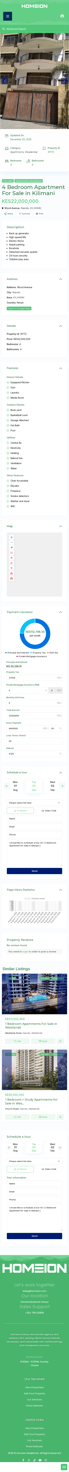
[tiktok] (34, 1460)
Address (12, 279)
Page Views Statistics (21, 889)
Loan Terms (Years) (16, 735)
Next (62, 786)
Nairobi (25, 208)
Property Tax (12, 672)
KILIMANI (35, 208)
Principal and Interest (16, 662)
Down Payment (13, 723)
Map (10, 526)
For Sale (8, 181)
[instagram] (46, 1460)
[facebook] (23, 1460)
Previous (7, 786)
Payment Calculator (20, 612)
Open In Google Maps (19, 308)
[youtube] (40, 1460)
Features (12, 368)
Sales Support (34, 1307)
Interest (10, 748)
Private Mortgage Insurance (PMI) (22, 684)
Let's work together (34, 1285)
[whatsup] (29, 1460)
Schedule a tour (17, 772)
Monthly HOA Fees (15, 697)
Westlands (36, 1033)
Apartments (17, 152)
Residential (31, 152)
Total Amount (12, 710)
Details (11, 325)
